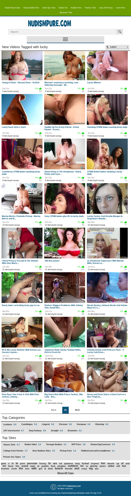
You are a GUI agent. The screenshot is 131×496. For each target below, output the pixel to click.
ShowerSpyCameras (102, 444)
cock (14, 468)
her (103, 463)
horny (42, 463)
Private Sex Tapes (14, 457)
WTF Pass (78, 444)
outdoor (73, 465)
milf (118, 466)
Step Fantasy (37, 430)
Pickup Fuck (68, 451)
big (91, 468)
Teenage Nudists (56, 444)
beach (59, 468)
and (76, 468)
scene (24, 465)
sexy (77, 463)
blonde (68, 468)
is (13, 463)
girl (40, 468)
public (45, 466)
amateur (61, 466)
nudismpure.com (74, 486)
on (4, 465)
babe (32, 466)
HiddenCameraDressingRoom (98, 451)
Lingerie (48, 424)
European (83, 424)
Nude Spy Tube (48, 8)
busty (10, 466)
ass (96, 468)
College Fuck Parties (15, 451)
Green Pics (120, 8)
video (111, 465)
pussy (93, 465)
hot (124, 465)
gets (3, 463)
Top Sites (9, 438)
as (87, 466)
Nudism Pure (76, 8)
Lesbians (9, 424)
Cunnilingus (29, 424)
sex (55, 463)
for (82, 465)
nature (102, 466)
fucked (85, 463)
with (34, 468)
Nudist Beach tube (12, 8)
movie (110, 463)
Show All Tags (65, 473)
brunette (5, 468)
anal (128, 463)
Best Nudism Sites (44, 451)
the (21, 468)
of (122, 463)
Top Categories (13, 418)
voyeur (95, 463)
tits (17, 466)
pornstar (32, 463)
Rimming (101, 424)
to (49, 463)
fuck (53, 466)
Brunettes (75, 430)
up (117, 463)
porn (22, 463)
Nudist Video (33, 444)
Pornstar (65, 424)
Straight (57, 430)
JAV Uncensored (13, 430)
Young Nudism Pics (31, 8)
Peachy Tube (90, 8)
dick (50, 468)
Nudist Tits (63, 8)
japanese (68, 463)
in (17, 463)
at (38, 466)
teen (27, 468)
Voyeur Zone (11, 444)
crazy (84, 468)
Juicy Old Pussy (106, 8)
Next (77, 410)
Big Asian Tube (66, 12)
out (60, 463)
